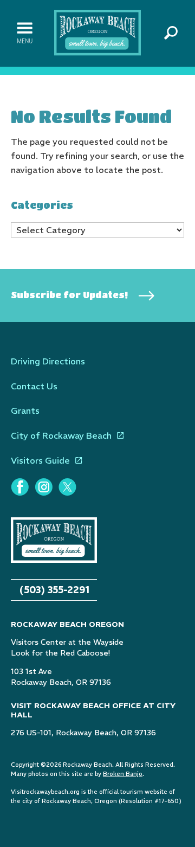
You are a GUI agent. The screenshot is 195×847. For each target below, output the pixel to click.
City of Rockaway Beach (61, 435)
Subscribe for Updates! (69, 295)
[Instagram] (43, 487)
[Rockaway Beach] (97, 32)
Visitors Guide (40, 460)
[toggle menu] (24, 32)
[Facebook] (19, 487)
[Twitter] (67, 487)
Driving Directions (48, 361)
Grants (25, 410)
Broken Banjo (122, 774)
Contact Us (34, 386)
